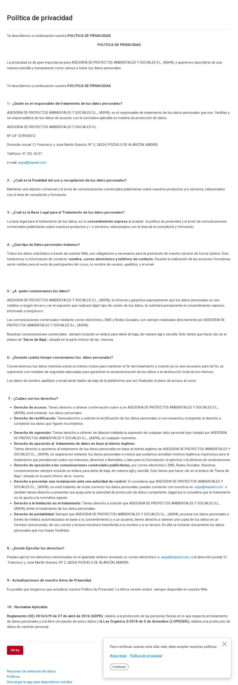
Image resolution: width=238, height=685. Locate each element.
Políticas (13, 677)
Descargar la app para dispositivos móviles (39, 682)
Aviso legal (118, 656)
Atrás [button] (15, 650)
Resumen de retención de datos (31, 671)
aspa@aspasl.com (32, 162)
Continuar (119, 667)
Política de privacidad (146, 656)
